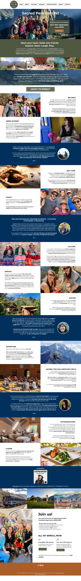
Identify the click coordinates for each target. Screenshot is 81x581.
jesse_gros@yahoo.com (60, 572)
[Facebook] (40, 565)
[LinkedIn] (42, 565)
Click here (15, 486)
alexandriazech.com (42, 574)
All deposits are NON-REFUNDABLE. (64, 546)
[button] (42, 4)
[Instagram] (38, 565)
